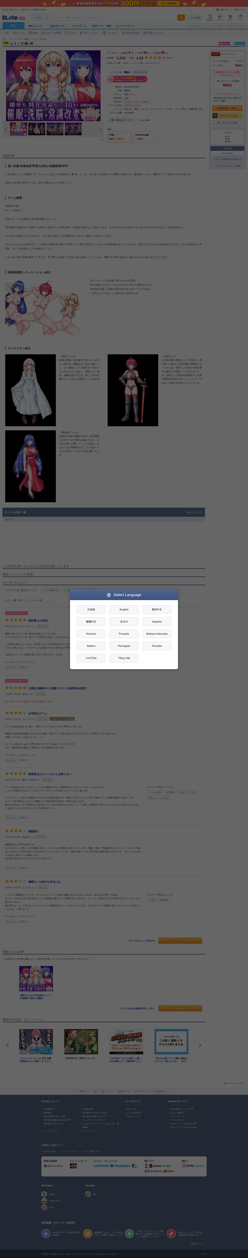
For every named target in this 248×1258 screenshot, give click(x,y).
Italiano (91, 646)
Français (124, 634)
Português (124, 646)
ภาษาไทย (91, 658)
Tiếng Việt (124, 658)
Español (157, 622)
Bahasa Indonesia (156, 634)
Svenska (157, 646)
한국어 (124, 622)
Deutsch (91, 634)
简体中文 (157, 609)
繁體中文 (91, 622)
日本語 (91, 609)
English (124, 609)
